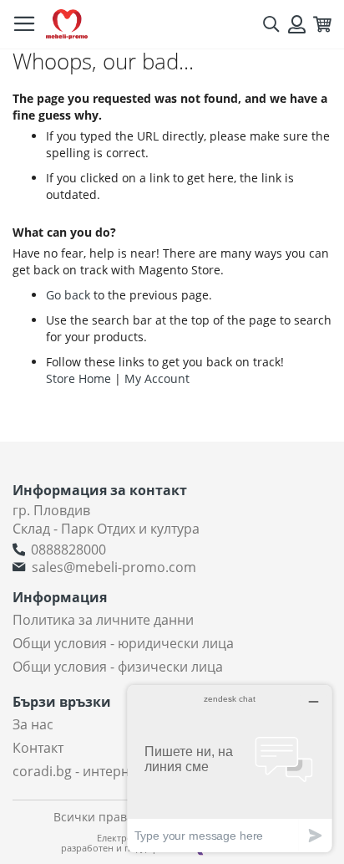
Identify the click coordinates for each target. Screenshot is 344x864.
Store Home (78, 378)
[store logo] (67, 24)
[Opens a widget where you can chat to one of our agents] (229, 768)
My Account (157, 378)
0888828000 (68, 549)
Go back (68, 295)
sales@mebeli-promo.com (114, 567)
